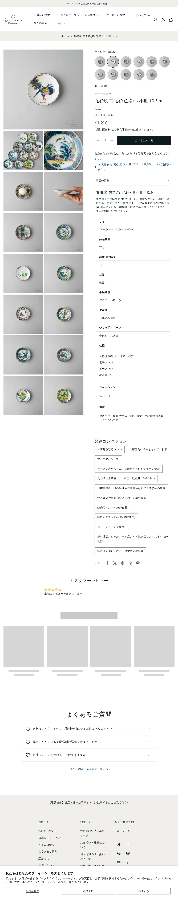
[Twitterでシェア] (115, 563)
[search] (155, 19)
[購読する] (135, 831)
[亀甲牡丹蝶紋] (125, 74)
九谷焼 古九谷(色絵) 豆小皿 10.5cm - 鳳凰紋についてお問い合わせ (134, 166)
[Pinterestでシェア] (122, 563)
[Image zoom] (43, 89)
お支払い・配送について (92, 845)
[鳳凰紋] (113, 61)
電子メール (123, 831)
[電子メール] (119, 862)
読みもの (43, 858)
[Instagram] (128, 853)
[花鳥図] (100, 74)
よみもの (141, 15)
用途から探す (42, 15)
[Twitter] (119, 844)
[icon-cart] (171, 19)
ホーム (65, 36)
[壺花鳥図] (151, 61)
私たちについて (47, 831)
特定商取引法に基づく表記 (92, 833)
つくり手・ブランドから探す (78, 15)
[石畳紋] (100, 61)
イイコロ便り (46, 845)
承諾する (88, 891)
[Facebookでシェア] (107, 563)
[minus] (98, 140)
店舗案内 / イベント (51, 838)
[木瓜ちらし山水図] (164, 61)
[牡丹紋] (151, 74)
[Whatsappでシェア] (130, 563)
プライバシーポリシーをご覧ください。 (66, 882)
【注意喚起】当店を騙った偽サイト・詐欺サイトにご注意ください (89, 802)
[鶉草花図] (113, 74)
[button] (144, 140)
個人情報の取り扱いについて (92, 856)
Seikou (98, 109)
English (60, 23)
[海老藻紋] (138, 74)
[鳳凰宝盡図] (125, 61)
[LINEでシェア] (138, 563)
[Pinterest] (119, 853)
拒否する (144, 891)
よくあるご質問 (47, 852)
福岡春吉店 (40, 23)
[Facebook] (128, 844)
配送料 (106, 130)
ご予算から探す (115, 15)
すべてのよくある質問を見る (87, 769)
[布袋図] (138, 61)
